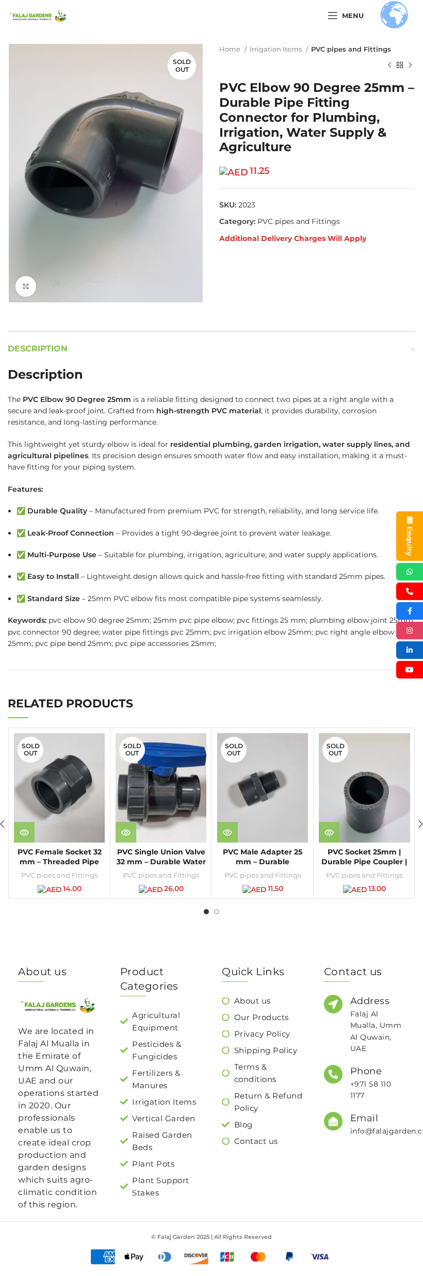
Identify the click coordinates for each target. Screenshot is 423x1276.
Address (370, 1001)
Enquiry (409, 541)
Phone (366, 1071)
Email (364, 1118)
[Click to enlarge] (25, 286)
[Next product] (410, 65)
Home (230, 49)
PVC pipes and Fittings (351, 49)
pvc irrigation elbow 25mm (262, 632)
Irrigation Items (276, 49)
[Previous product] (389, 65)
